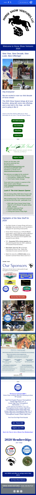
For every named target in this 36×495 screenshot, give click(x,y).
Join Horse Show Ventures (18, 480)
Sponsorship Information (18, 297)
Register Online (18, 157)
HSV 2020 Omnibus (18, 120)
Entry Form (18, 130)
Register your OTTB (18, 428)
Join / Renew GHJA (18, 423)
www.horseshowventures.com (13, 171)
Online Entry (18, 135)
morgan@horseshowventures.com (14, 166)
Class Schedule (18, 125)
